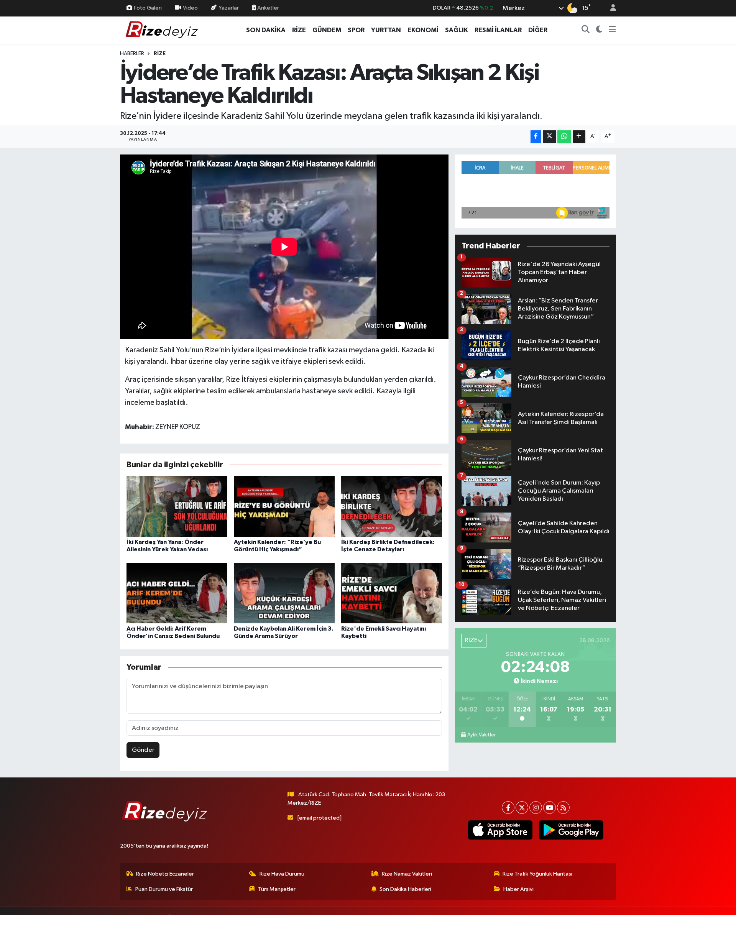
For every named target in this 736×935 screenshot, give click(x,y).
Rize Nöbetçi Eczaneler (165, 874)
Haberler (132, 53)
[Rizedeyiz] (163, 29)
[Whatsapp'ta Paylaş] (564, 136)
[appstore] (500, 830)
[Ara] (585, 30)
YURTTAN (386, 30)
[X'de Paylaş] (549, 136)
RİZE (299, 30)
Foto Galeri (148, 8)
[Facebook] (508, 807)
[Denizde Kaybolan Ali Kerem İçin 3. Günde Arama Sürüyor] (284, 593)
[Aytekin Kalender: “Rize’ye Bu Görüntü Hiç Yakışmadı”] (284, 506)
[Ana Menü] (612, 30)
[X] (522, 807)
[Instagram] (535, 807)
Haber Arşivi (518, 889)
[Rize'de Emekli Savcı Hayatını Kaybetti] (391, 593)
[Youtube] (549, 807)
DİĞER (537, 30)
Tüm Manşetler (277, 889)
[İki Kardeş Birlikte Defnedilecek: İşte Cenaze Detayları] (391, 506)
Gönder (143, 750)
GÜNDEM (326, 30)
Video (190, 8)
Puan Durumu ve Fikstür (164, 889)
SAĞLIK (456, 30)
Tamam (609, 924)
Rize (160, 53)
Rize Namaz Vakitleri (407, 874)
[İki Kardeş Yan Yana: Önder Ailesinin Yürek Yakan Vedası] (177, 506)
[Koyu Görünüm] (599, 30)
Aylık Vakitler (481, 735)
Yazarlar (229, 8)
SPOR (356, 30)
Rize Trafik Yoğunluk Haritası (537, 874)
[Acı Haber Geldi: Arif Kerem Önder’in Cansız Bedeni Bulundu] (177, 593)
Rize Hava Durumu (282, 874)
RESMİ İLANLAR (498, 30)
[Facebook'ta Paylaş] (536, 136)
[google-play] (571, 830)
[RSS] (563, 807)
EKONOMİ (423, 30)
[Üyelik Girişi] (610, 8)
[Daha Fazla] (579, 136)
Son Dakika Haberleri (405, 889)
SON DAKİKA (266, 30)
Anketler (267, 8)
